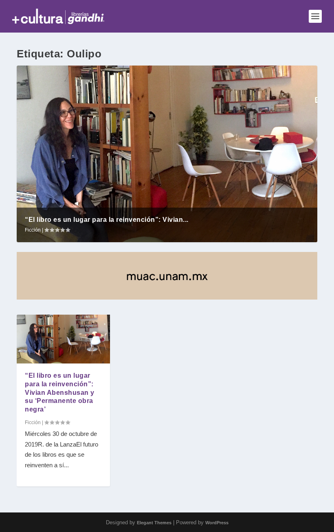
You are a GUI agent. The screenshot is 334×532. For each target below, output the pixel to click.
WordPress (217, 522)
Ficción (33, 230)
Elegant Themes (154, 522)
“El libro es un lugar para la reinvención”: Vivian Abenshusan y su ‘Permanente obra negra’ (59, 392)
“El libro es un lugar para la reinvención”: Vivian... (107, 219)
